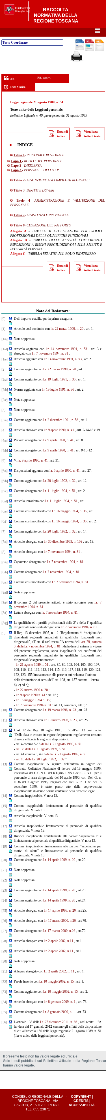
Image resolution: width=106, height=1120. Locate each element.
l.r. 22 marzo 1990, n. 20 (67, 329)
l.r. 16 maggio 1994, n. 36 (69, 511)
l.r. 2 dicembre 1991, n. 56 (60, 420)
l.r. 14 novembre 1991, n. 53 (66, 349)
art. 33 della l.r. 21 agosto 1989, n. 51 (41, 749)
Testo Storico (17, 86)
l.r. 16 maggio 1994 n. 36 (32, 700)
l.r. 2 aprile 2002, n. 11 (59, 971)
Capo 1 (16, 161)
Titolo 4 (23, 200)
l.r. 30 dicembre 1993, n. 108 (63, 542)
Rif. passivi (44, 77)
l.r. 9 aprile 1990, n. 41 (59, 430)
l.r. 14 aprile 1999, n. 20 (59, 860)
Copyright (81, 1097)
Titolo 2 (19, 180)
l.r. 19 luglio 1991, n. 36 (59, 379)
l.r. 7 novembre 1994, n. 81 (50, 353)
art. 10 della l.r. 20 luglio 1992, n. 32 (40, 759)
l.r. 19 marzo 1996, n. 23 (59, 710)
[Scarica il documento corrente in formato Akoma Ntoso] (99, 50)
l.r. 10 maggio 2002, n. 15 (56, 981)
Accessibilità (82, 1105)
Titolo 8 (19, 225)
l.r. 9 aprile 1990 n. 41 (30, 695)
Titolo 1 (19, 155)
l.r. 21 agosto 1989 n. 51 (32, 665)
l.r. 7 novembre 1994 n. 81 (33, 705)
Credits (80, 1101)
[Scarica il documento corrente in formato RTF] (79, 49)
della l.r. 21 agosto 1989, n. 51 (61, 744)
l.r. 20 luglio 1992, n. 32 (59, 481)
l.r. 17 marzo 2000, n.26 (60, 921)
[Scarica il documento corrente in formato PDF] (89, 50)
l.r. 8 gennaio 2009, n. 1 (59, 1002)
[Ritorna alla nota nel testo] (10, 319)
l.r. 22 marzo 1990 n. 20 (32, 690)
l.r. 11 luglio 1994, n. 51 (59, 491)
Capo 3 (16, 170)
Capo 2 (16, 166)
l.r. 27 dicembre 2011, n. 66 (58, 1022)
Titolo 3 (19, 190)
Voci (11, 78)
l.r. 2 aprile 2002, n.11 (58, 941)
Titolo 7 (19, 215)
